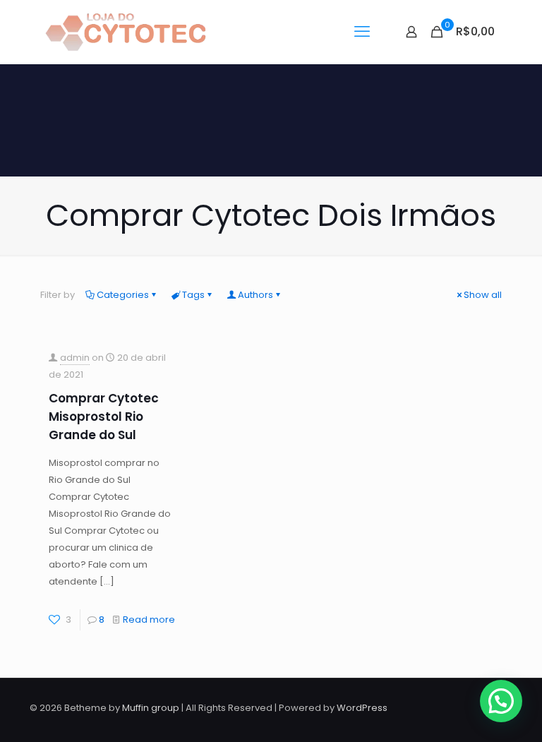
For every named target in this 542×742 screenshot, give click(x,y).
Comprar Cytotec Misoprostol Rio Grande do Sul (104, 416)
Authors (255, 294)
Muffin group (150, 707)
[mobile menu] (362, 32)
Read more (149, 619)
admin (75, 357)
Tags (193, 294)
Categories (123, 294)
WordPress (362, 707)
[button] (501, 701)
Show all (483, 294)
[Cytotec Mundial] (126, 32)
